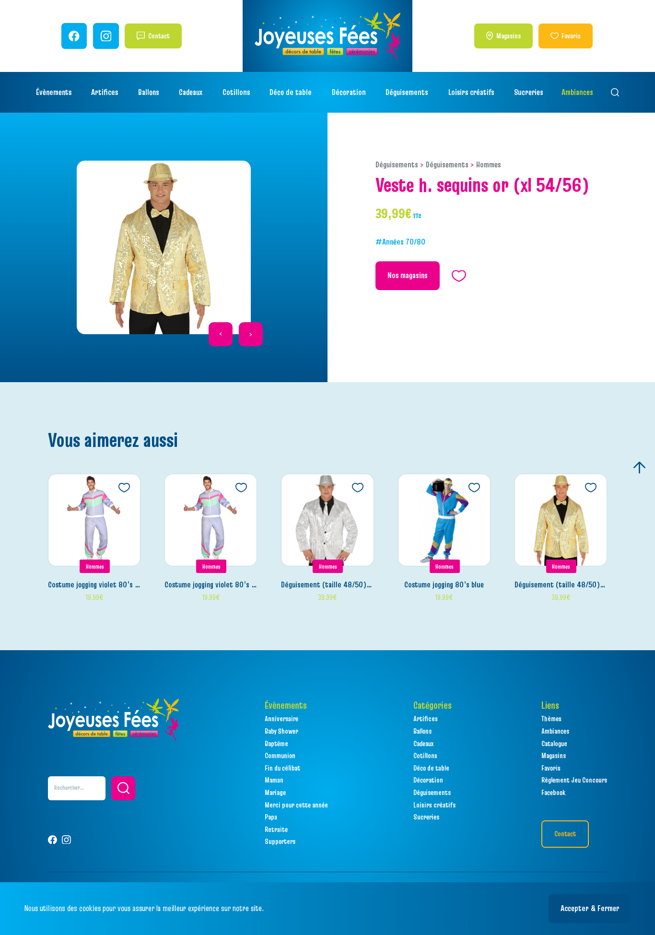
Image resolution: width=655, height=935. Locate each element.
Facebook (553, 792)
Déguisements (396, 164)
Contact (159, 36)
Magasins (508, 36)
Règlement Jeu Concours (574, 780)
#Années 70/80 (400, 241)
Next (251, 334)
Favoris (571, 36)
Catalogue (554, 743)
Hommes (488, 164)
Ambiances (577, 92)
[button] (123, 788)
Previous (221, 334)
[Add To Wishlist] (124, 487)
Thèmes (551, 718)
